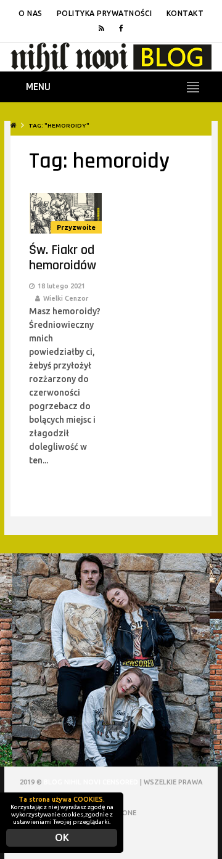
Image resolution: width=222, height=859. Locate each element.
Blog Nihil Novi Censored (91, 782)
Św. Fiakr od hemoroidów (62, 258)
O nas (30, 13)
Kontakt (185, 13)
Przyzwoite (76, 227)
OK (62, 837)
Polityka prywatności (104, 13)
